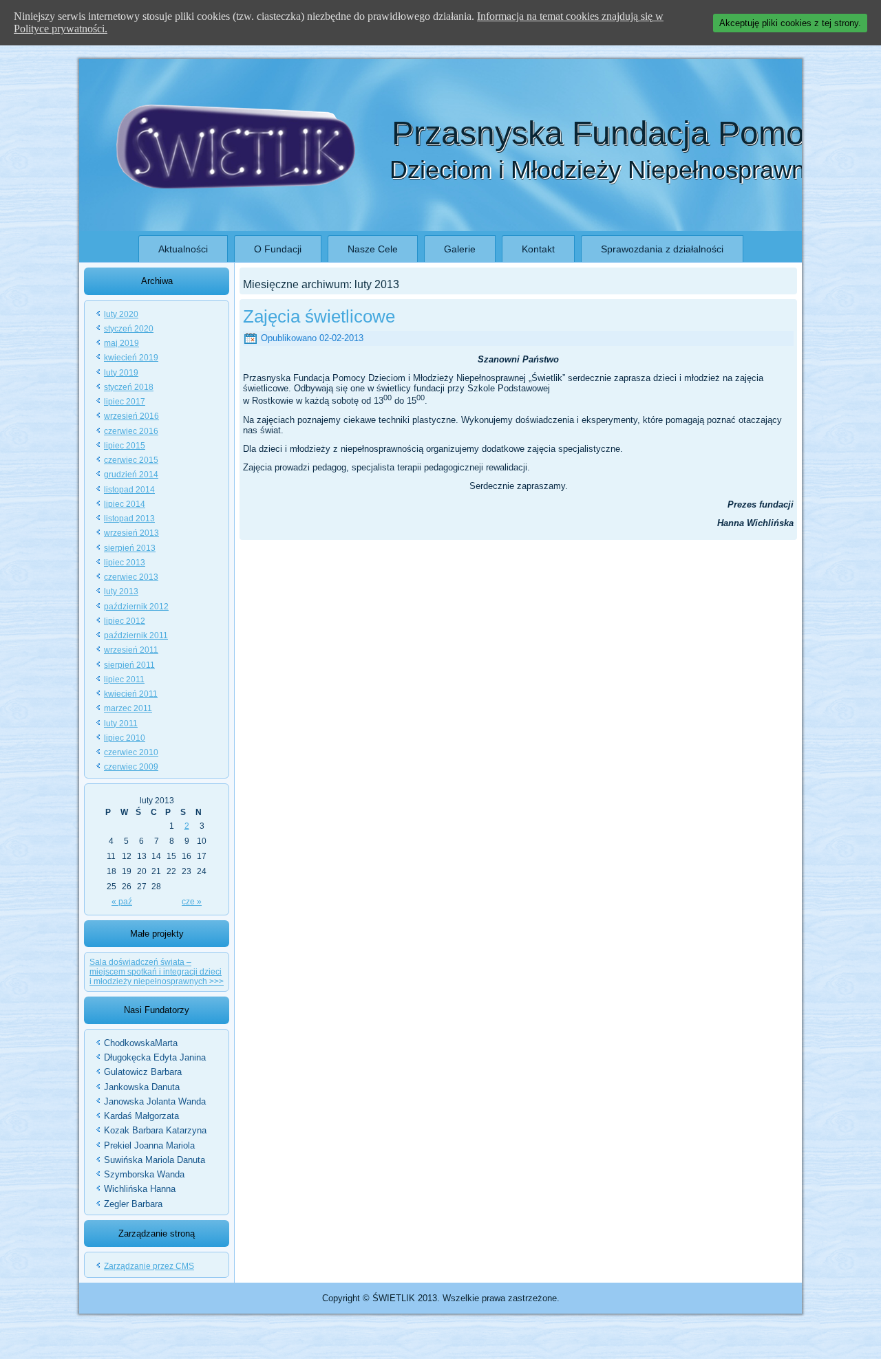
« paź (122, 901)
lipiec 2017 (124, 401)
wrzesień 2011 (131, 650)
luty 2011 (121, 723)
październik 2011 (136, 635)
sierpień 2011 (129, 665)
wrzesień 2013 (131, 533)
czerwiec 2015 (131, 460)
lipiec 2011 (124, 679)
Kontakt (538, 248)
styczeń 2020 (128, 329)
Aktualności (183, 248)
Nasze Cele (373, 248)
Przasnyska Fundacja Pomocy (615, 133)
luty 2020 (121, 314)
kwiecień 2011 (131, 694)
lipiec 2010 (124, 738)
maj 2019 (121, 343)
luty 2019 (121, 373)
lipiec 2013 (124, 562)
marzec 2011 (128, 708)
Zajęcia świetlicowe (319, 316)
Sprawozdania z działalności (662, 248)
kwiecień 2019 (131, 357)
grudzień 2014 (131, 474)
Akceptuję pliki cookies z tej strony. (790, 23)
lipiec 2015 (124, 445)
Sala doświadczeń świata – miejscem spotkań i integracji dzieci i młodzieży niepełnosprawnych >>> (156, 971)
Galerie (460, 248)
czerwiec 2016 (131, 431)
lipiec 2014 (124, 504)
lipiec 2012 (124, 621)
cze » (192, 901)
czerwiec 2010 (131, 752)
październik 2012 (136, 606)
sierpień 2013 (130, 548)
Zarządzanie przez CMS (149, 1266)
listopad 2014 (129, 489)
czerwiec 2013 (131, 577)
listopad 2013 (129, 518)
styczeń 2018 (128, 387)
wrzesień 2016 (131, 416)
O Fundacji (277, 248)
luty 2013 (121, 591)
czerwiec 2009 (131, 767)
